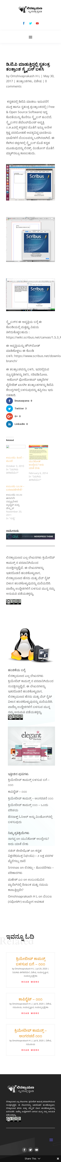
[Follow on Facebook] (23, 23)
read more (30, 981)
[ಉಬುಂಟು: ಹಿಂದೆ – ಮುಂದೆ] (15, 450)
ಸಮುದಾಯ (17, 1007)
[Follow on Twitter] (30, 23)
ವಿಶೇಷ (38, 81)
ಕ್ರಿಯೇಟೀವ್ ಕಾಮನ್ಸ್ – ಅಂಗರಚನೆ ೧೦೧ (30, 798)
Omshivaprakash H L (25, 76)
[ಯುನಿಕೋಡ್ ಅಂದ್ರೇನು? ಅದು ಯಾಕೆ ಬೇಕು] (38, 452)
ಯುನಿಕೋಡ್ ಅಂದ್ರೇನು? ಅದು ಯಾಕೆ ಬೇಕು (36, 465)
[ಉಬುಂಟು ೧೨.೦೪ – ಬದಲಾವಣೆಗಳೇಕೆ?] (17, 502)
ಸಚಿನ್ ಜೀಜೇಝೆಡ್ (19, 851)
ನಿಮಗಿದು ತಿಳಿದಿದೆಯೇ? (21, 972)
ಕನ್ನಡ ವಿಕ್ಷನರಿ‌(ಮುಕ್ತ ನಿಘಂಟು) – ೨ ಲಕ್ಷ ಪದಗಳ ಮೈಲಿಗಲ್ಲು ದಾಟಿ (30, 856)
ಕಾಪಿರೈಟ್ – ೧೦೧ (17, 791)
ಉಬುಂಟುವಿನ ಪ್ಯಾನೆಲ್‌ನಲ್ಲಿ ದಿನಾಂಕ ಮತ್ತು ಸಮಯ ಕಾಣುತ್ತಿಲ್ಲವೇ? (28, 884)
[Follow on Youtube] (37, 23)
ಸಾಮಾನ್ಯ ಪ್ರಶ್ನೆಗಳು (30, 975)
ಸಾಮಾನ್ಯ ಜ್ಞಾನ (42, 972)
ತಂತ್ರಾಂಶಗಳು (24, 81)
